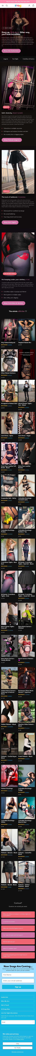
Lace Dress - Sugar (24, 435)
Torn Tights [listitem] (15, 59)
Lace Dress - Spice (7, 435)
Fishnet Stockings (7, 788)
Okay (17, 1043)
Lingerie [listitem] (5, 59)
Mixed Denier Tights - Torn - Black (25, 404)
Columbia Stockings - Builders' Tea (25, 531)
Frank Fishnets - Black (25, 756)
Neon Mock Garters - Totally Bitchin (8, 659)
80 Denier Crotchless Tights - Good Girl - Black (26, 595)
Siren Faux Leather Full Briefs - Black (8, 466)
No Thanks (18, 1048)
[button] (3, 6)
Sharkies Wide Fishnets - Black (26, 725)
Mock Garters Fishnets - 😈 (26, 659)
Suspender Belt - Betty (8, 498)
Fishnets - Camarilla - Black (25, 853)
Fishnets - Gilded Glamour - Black (23, 885)
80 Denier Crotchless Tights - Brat (8, 595)
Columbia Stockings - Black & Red (25, 821)
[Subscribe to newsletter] (33, 1022)
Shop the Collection (11, 51)
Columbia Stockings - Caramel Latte (25, 499)
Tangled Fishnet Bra (24, 342)
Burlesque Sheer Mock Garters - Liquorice (25, 691)
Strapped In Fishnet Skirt (9, 403)
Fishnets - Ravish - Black (9, 885)
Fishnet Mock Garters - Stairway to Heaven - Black (8, 692)
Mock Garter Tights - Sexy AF (8, 627)
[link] (29, 6)
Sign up (18, 987)
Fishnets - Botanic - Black (9, 852)
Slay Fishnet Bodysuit (8, 342)
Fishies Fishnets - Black (8, 724)
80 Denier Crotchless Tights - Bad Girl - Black (26, 563)
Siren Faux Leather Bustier (24, 466)
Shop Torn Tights (10, 222)
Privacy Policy (20, 1039)
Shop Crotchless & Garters (13, 303)
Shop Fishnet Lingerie (12, 140)
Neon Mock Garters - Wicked (25, 627)
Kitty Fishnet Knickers (8, 373)
